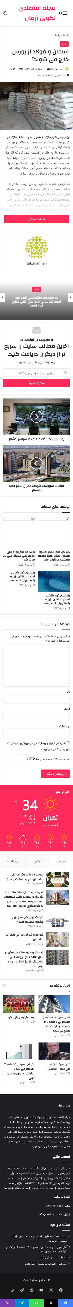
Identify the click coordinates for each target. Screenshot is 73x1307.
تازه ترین (38, 861)
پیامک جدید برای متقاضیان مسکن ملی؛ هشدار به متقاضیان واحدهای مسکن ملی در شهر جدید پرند (36, 301)
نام (68, 691)
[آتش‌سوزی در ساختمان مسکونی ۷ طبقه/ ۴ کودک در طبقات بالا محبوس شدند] (54, 1004)
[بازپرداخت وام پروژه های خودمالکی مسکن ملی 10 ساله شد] (19, 532)
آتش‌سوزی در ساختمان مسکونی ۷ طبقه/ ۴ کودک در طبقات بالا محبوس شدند (56, 1024)
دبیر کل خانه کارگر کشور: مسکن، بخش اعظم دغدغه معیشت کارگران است (54, 555)
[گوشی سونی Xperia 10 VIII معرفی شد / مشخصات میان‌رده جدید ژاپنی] (18, 1051)
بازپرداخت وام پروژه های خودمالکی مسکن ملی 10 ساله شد (19, 555)
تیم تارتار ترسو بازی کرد (21, 1017)
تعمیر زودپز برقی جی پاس (40, 1187)
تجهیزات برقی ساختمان (35, 1178)
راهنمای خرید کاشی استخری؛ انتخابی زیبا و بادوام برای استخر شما (56, 599)
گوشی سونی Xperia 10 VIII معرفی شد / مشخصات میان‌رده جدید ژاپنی (19, 1071)
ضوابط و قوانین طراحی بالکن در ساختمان (24, 937)
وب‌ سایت (64, 726)
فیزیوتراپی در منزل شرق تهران (52, 1173)
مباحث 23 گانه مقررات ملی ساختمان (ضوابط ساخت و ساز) (25, 877)
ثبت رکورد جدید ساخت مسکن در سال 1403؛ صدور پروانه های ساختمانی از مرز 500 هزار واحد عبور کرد (24, 959)
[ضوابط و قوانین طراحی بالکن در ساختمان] (57, 939)
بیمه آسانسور (11, 1168)
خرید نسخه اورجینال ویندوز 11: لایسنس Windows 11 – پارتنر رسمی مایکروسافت (39, 1182)
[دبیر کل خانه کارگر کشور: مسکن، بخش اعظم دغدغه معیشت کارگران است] (54, 532)
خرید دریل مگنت (43, 1168)
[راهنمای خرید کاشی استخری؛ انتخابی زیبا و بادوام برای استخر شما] (54, 581)
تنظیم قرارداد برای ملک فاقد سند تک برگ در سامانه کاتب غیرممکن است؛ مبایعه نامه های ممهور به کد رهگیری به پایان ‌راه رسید (23, 899)
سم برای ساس (62, 1168)
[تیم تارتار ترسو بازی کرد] (18, 1004)
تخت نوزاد (54, 1178)
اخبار (56, 35)
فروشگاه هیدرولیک (13, 1187)
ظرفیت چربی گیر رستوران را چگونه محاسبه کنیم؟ (27, 919)
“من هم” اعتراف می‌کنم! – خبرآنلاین (59, 1067)
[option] (36, 297)
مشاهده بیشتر (37, 219)
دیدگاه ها (13, 861)
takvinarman (56, 68)
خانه (63, 35)
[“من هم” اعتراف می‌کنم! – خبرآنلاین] (54, 1051)
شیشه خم (26, 1168)
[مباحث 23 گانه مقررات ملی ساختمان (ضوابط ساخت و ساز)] (57, 879)
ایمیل (67, 708)
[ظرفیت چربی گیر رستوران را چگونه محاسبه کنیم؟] (57, 922)
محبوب (61, 861)
